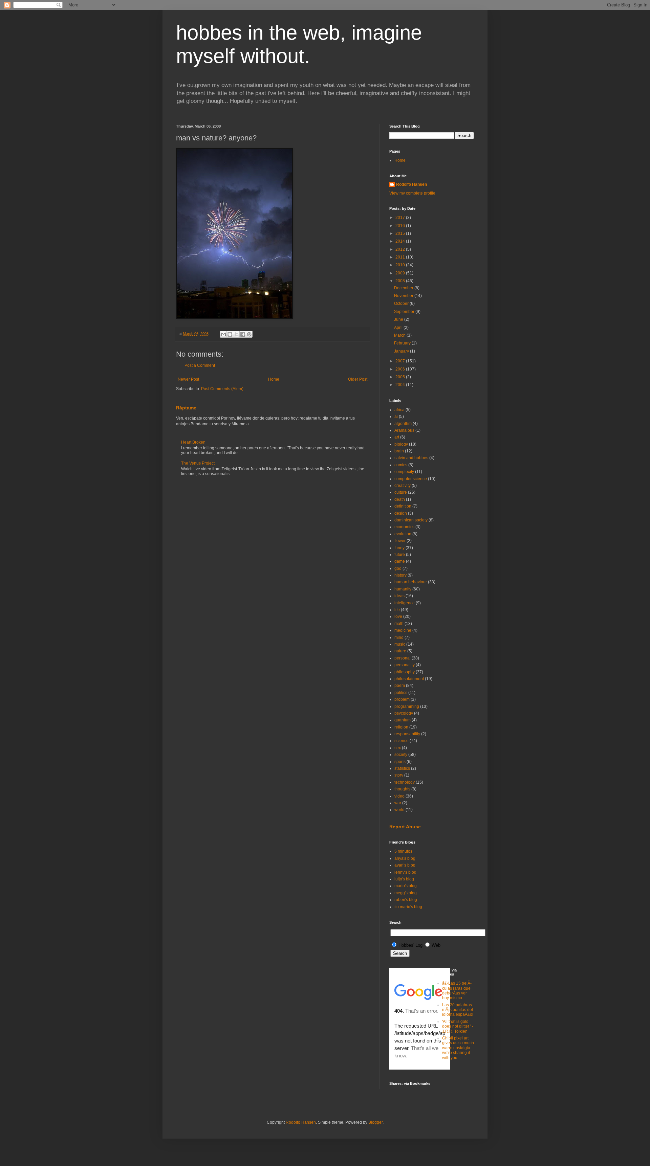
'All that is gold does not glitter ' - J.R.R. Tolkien (457, 1026)
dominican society (411, 520)
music (399, 644)
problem (402, 699)
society (400, 754)
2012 (400, 249)
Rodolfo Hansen (411, 184)
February (403, 343)
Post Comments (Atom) (222, 388)
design (400, 513)
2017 (400, 217)
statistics (402, 768)
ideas (399, 595)
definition (402, 506)
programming (406, 706)
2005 (400, 377)
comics (400, 465)
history (400, 575)
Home (273, 379)
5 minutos (403, 851)
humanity (402, 589)
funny (399, 547)
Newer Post (188, 379)
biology (401, 444)
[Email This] (223, 334)
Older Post (357, 379)
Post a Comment (200, 365)
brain (399, 451)
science (401, 740)
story (398, 775)
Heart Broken (193, 442)
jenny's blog (405, 872)
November (404, 295)
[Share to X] (236, 334)
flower (400, 540)
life (397, 609)
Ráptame (186, 407)
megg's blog (405, 893)
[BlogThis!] (229, 334)
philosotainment (409, 678)
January (402, 351)
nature (400, 651)
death (399, 499)
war (397, 803)
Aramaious (404, 430)
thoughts (402, 789)
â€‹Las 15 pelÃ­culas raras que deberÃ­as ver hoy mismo (457, 990)
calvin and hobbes (411, 457)
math (399, 623)
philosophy (404, 672)
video (399, 796)
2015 (400, 233)
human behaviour (410, 582)
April (399, 327)
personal (402, 658)
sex (397, 747)
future (399, 554)
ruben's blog (405, 899)
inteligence (404, 603)
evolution (402, 534)
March (400, 335)
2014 (400, 241)
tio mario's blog (408, 906)
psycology (403, 713)
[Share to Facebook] (242, 334)
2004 (400, 384)
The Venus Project (198, 463)
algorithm (403, 423)
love (398, 616)
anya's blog (404, 858)
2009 (400, 273)
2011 (400, 257)
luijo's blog (404, 879)
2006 (400, 369)
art (396, 437)
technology (404, 782)
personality (404, 665)
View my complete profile (412, 193)
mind (399, 637)
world (399, 809)
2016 (400, 225)
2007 (400, 361)
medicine (402, 630)
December (404, 288)
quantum (402, 720)
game (399, 561)
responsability (407, 734)
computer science (410, 478)
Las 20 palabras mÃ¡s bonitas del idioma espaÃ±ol (457, 1010)
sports (400, 761)
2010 (400, 265)
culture (400, 492)
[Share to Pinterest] (249, 334)
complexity (404, 471)
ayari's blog (404, 865)
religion (401, 727)
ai (396, 416)
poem (399, 685)
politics (400, 692)
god (398, 568)
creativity (402, 485)
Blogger (375, 1122)
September (404, 311)
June (399, 319)
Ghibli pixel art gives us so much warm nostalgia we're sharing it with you (458, 1048)
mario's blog (405, 885)
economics (404, 526)
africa (399, 409)
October (402, 303)
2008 (400, 280)
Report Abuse (405, 826)
